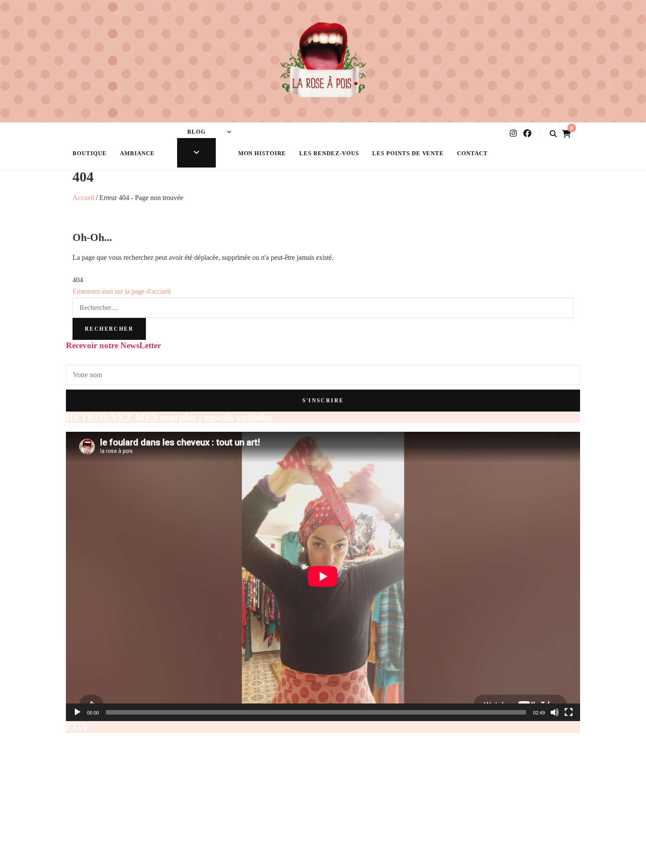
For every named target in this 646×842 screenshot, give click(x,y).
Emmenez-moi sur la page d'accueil (122, 291)
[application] (323, 576)
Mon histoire (262, 153)
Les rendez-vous (329, 153)
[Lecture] (77, 712)
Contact (472, 153)
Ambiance (137, 153)
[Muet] (554, 712)
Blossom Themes (269, 835)
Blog (196, 131)
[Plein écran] (568, 712)
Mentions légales (90, 769)
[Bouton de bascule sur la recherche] (553, 134)
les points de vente (408, 153)
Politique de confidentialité (105, 791)
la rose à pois (136, 835)
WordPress (346, 835)
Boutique (90, 153)
